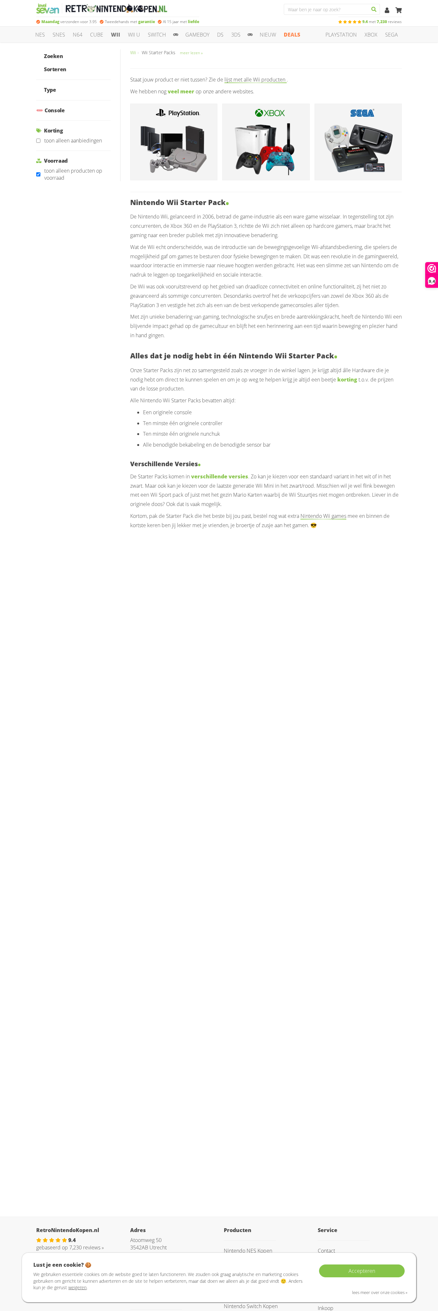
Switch (157, 34)
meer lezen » (191, 52)
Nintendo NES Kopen (248, 1250)
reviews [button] (382, 21)
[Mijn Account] (388, 10)
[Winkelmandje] (398, 10)
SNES (59, 34)
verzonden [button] (69, 21)
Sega (391, 34)
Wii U (134, 34)
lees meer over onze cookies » (380, 1292)
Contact (326, 1250)
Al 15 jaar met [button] (181, 21)
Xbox (371, 34)
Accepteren (362, 1270)
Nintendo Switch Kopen (251, 1306)
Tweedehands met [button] (130, 21)
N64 (77, 34)
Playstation (341, 34)
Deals (292, 34)
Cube (96, 34)
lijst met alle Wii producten (255, 79)
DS (220, 34)
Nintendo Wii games (323, 515)
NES (40, 34)
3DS (235, 34)
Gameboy (197, 34)
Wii (115, 34)
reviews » (86, 1247)
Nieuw (268, 34)
